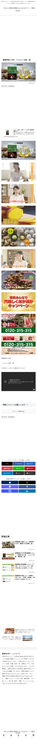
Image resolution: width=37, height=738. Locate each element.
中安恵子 (5, 86)
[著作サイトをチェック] (9, 482)
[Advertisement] (18, 36)
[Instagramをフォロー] (9, 491)
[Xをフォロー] (27, 482)
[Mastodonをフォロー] (9, 486)
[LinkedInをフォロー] (27, 491)
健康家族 (12, 86)
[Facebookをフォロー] (27, 486)
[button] (18, 473)
